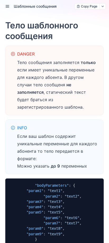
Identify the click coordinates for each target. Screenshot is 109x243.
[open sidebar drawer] (7, 6)
